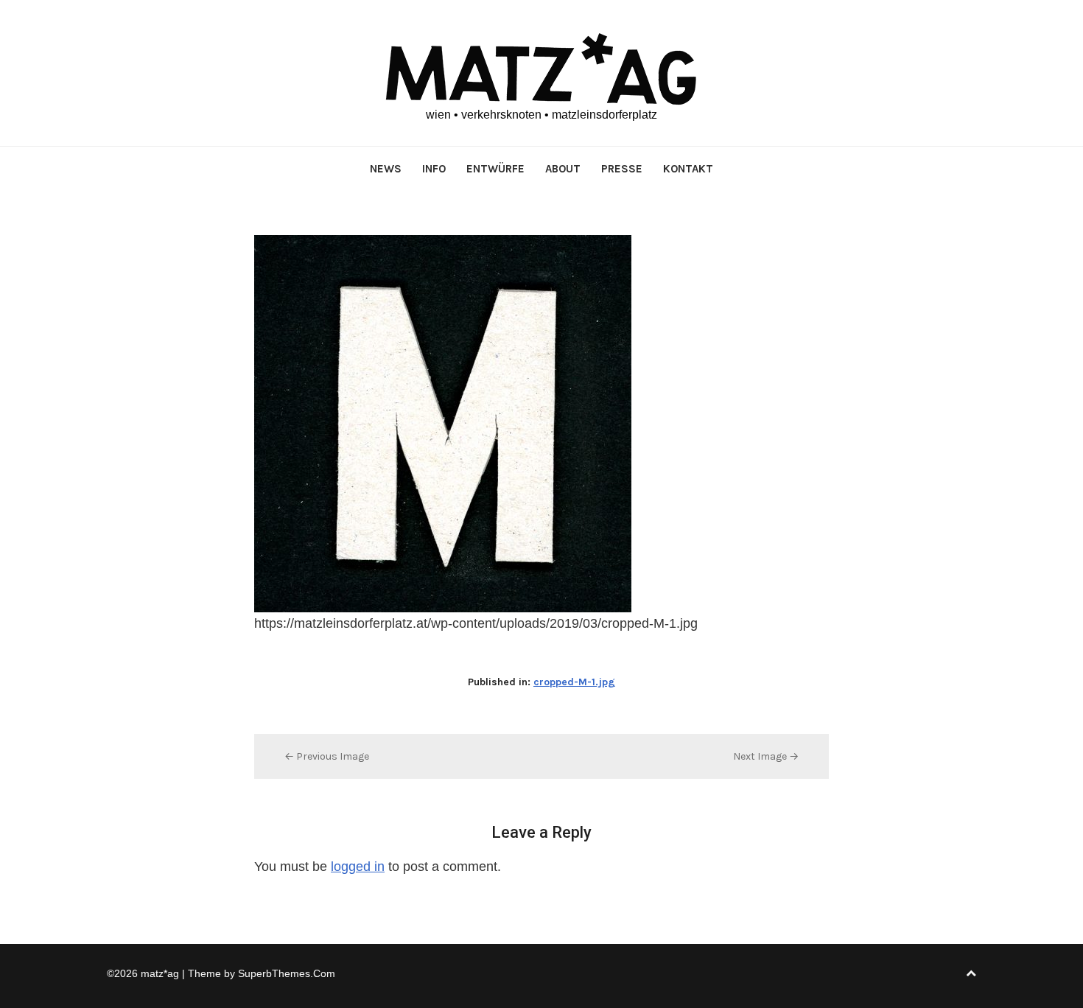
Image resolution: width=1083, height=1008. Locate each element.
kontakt (688, 168)
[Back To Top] (971, 973)
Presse (621, 168)
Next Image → (766, 756)
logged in (358, 866)
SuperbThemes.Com (286, 973)
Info (434, 168)
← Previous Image (326, 756)
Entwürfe (495, 168)
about (563, 168)
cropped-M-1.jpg (574, 682)
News (386, 168)
